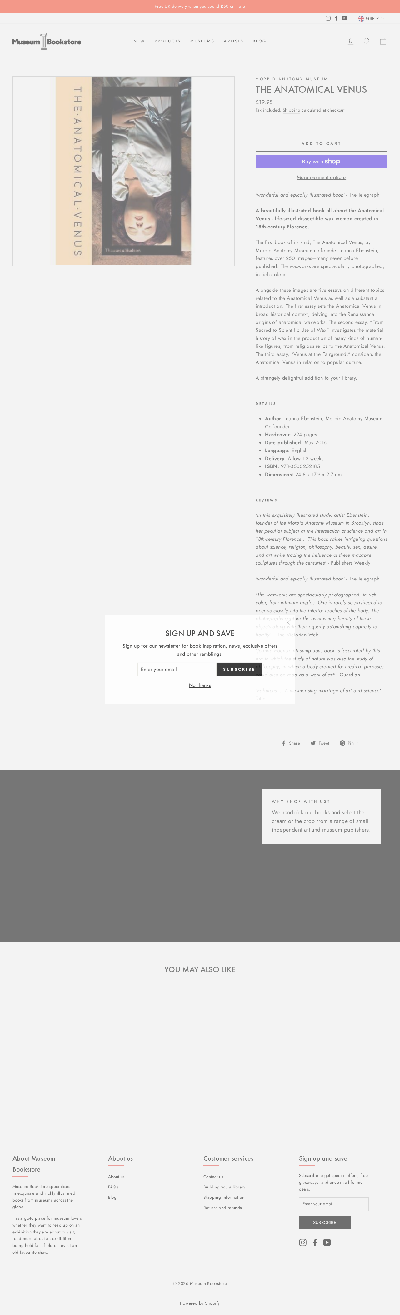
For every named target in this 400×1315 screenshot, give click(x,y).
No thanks (200, 683)
